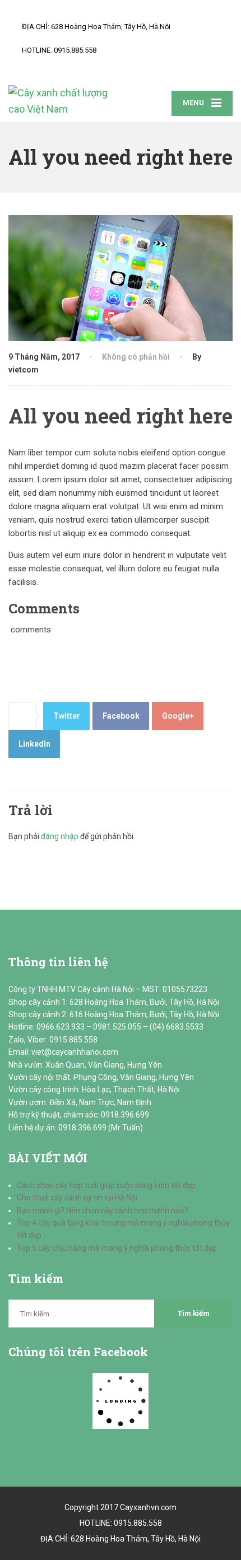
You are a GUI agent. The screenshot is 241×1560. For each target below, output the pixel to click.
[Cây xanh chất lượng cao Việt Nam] (64, 101)
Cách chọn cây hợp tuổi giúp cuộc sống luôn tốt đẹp (106, 1185)
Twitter (66, 715)
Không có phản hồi (136, 356)
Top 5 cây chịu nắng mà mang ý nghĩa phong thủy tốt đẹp (117, 1248)
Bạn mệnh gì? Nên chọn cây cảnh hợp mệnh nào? (102, 1210)
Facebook (121, 715)
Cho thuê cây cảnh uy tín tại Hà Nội (77, 1197)
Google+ (178, 715)
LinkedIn (34, 743)
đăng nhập (59, 836)
